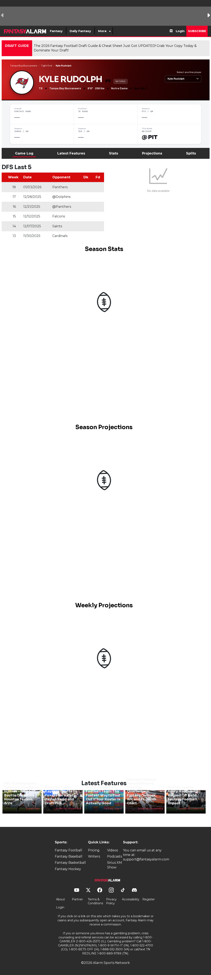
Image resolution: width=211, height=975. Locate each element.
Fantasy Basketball (70, 863)
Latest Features (71, 153)
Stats (113, 153)
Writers (94, 856)
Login (180, 31)
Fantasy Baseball (68, 856)
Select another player (189, 72)
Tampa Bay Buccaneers (23, 65)
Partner (77, 899)
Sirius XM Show (114, 865)
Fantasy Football (68, 850)
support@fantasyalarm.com (146, 859)
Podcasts (114, 856)
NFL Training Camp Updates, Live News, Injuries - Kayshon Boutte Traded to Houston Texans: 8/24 (22, 793)
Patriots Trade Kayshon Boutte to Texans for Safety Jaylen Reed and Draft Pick (61, 795)
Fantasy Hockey (68, 869)
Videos (112, 850)
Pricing (94, 850)
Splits (191, 153)
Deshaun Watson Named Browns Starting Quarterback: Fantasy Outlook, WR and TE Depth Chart (141, 791)
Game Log (24, 153)
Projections (152, 153)
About (60, 899)
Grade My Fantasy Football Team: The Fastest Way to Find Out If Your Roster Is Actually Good (103, 795)
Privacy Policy (111, 901)
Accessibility (130, 899)
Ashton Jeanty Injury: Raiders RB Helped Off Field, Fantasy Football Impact (183, 795)
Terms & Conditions (95, 901)
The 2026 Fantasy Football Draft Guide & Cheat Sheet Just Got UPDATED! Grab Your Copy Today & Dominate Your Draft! (115, 48)
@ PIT (150, 137)
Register (148, 899)
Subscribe (197, 31)
